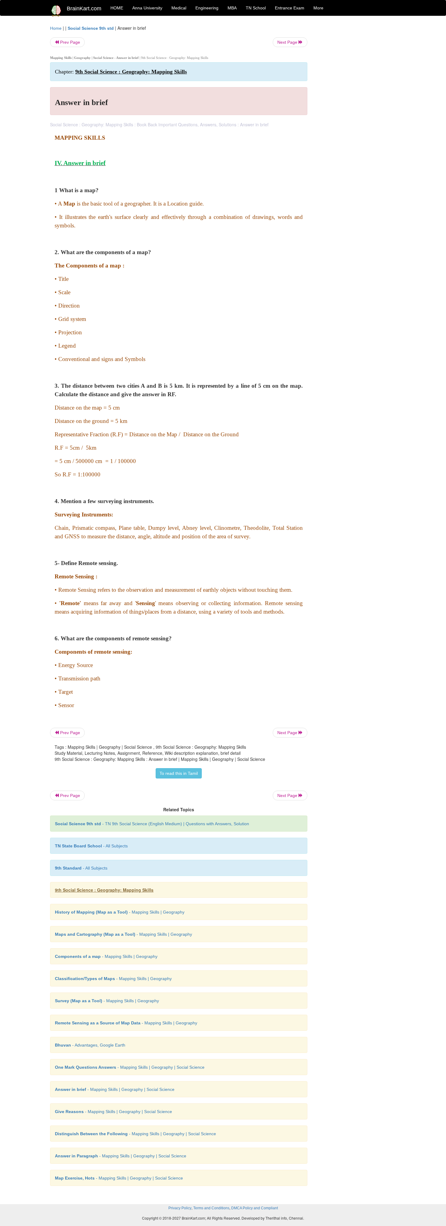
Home (56, 28)
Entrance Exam (289, 7)
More (318, 7)
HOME (116, 7)
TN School (256, 7)
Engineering (206, 7)
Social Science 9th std (91, 28)
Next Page (288, 42)
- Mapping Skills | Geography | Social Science (129, 1067)
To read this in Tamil (179, 773)
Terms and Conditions (211, 1208)
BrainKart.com (84, 8)
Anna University (147, 7)
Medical (178, 7)
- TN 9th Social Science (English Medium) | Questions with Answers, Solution (152, 823)
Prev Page (69, 42)
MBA (232, 7)
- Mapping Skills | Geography (119, 912)
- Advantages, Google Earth (90, 1045)
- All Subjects (91, 845)
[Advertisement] (356, 116)
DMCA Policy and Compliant (254, 1208)
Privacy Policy (179, 1208)
